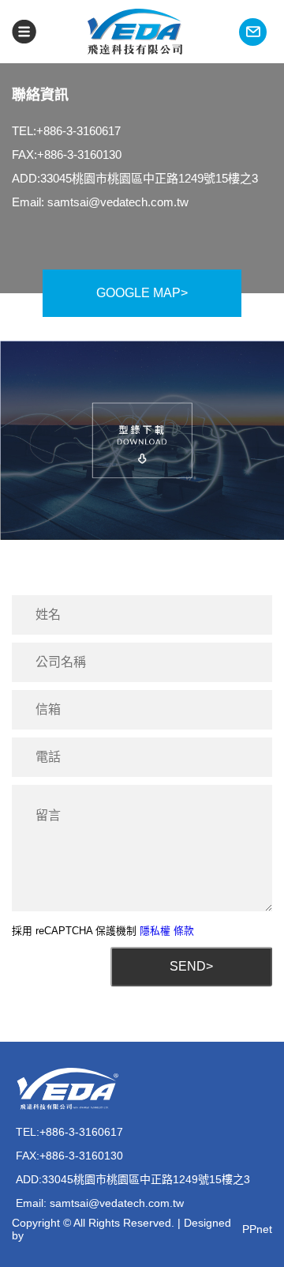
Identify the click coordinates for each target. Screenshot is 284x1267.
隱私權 (155, 931)
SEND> (191, 966)
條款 (184, 931)
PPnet (257, 1229)
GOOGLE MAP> (142, 293)
